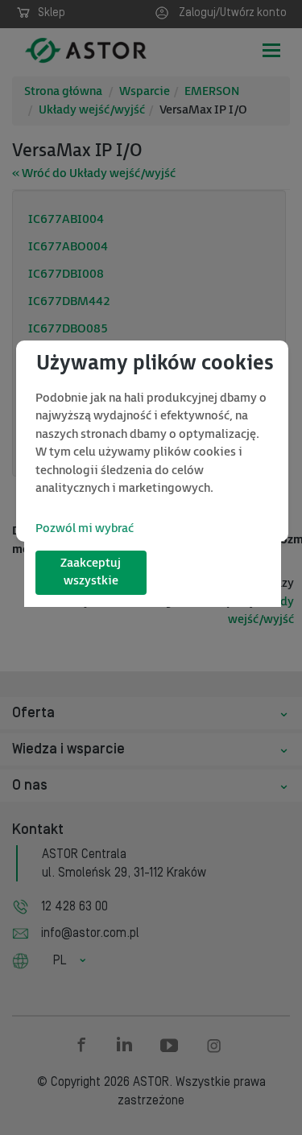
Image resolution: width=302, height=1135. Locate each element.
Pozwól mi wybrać (84, 528)
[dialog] (152, 441)
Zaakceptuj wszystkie (90, 572)
